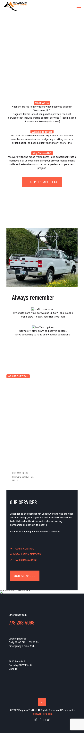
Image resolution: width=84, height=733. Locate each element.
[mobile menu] (78, 6)
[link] (42, 257)
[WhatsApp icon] (35, 719)
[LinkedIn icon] (44, 719)
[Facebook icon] (39, 719)
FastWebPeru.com (42, 713)
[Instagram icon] (48, 719)
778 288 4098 (21, 622)
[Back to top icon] (42, 702)
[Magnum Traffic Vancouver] (15, 6)
